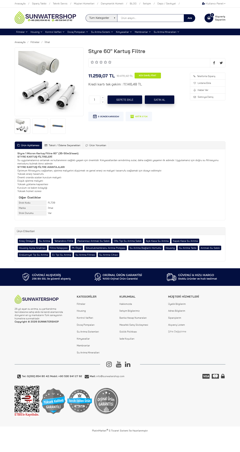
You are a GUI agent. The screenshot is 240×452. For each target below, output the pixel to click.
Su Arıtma (44, 240)
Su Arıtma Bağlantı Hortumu (145, 248)
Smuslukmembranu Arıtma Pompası (105, 248)
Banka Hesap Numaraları (133, 317)
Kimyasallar (83, 338)
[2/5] (94, 62)
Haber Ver (203, 90)
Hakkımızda (125, 304)
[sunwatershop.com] (45, 23)
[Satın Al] (159, 99)
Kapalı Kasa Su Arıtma (185, 240)
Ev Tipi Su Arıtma (61, 254)
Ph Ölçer (77, 248)
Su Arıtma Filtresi (85, 254)
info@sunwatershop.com (107, 376)
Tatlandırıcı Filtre (63, 240)
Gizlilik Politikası (128, 331)
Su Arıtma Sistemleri (88, 331)
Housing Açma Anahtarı (32, 248)
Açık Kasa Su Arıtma (157, 240)
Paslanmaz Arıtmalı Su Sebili (93, 240)
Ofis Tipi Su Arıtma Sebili (128, 240)
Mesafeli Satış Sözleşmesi (133, 324)
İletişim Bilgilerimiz (129, 310)
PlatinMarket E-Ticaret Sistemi (110, 430)
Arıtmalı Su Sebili (210, 248)
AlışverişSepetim (220, 18)
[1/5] (92, 62)
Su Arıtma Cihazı (108, 254)
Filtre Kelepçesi (59, 248)
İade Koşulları (126, 338)
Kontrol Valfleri (85, 317)
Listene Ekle (204, 83)
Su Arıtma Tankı (187, 248)
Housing (170, 248)
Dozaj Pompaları (86, 324)
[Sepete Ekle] (125, 99)
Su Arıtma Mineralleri (88, 352)
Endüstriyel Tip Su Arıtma (33, 254)
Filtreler (81, 304)
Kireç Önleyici (27, 240)
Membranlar (83, 345)
